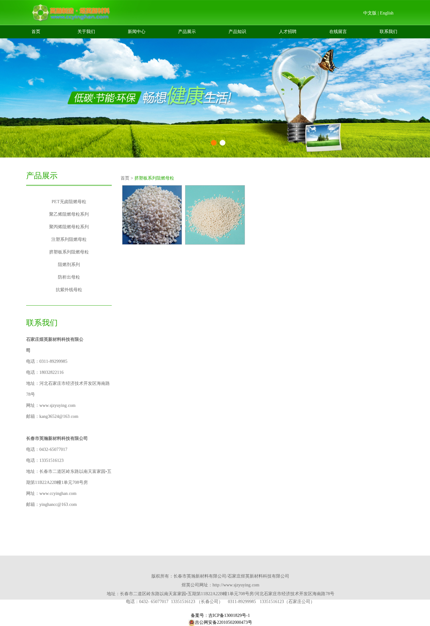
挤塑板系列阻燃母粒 (69, 252)
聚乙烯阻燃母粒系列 (69, 214)
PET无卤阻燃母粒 (69, 201)
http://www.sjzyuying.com (235, 585)
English (386, 13)
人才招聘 (288, 31)
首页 (35, 31)
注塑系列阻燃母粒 (69, 239)
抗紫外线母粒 (69, 289)
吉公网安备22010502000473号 (223, 622)
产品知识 (237, 31)
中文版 (369, 13)
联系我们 (388, 31)
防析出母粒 (69, 277)
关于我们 (86, 31)
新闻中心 (136, 31)
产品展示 (187, 31)
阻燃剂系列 (69, 264)
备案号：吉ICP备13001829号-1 (220, 615)
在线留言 (338, 31)
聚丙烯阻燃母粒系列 (69, 226)
